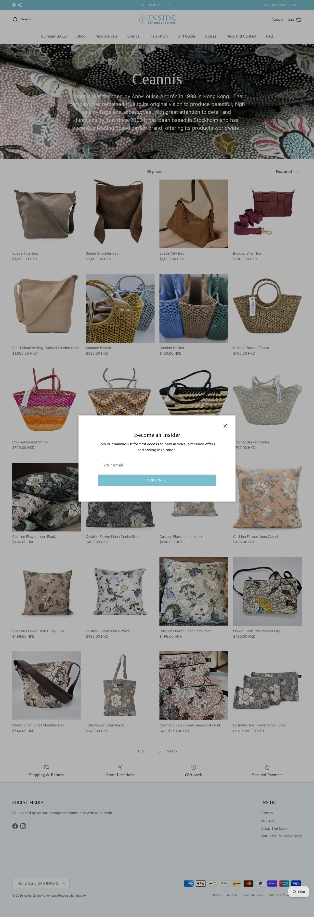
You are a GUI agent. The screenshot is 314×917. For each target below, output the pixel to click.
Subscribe (157, 480)
